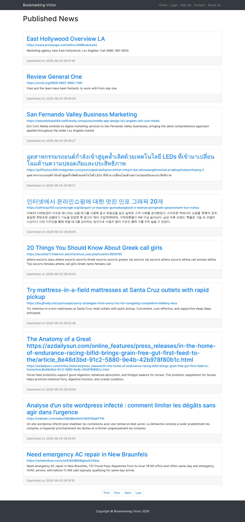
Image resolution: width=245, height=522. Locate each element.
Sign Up (185, 5)
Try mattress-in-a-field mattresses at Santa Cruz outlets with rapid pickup (118, 293)
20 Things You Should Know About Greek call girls (94, 247)
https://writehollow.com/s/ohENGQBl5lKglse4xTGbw (63, 460)
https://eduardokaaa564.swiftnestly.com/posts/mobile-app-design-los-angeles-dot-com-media (93, 121)
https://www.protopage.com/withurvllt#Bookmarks (62, 45)
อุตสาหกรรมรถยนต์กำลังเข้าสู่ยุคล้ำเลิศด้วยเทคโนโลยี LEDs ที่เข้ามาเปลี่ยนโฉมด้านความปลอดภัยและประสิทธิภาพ (120, 160)
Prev (117, 493)
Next (128, 493)
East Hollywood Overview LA (66, 38)
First (107, 493)
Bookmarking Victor (39, 5)
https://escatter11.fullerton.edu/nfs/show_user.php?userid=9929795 (74, 254)
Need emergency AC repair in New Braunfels (87, 454)
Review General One (54, 76)
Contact (199, 5)
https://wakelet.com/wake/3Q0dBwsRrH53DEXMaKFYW (65, 418)
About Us (214, 5)
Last (138, 493)
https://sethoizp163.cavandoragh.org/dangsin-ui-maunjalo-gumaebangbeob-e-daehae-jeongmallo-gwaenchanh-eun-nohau (113, 207)
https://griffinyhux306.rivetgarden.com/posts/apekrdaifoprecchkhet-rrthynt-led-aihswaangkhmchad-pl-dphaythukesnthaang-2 (115, 170)
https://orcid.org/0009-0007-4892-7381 (55, 83)
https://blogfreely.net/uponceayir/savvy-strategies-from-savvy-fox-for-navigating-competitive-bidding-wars (102, 303)
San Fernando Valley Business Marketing (82, 114)
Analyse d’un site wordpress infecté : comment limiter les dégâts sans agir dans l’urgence (121, 409)
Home (163, 5)
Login (174, 5)
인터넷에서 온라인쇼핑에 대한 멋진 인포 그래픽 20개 (95, 201)
